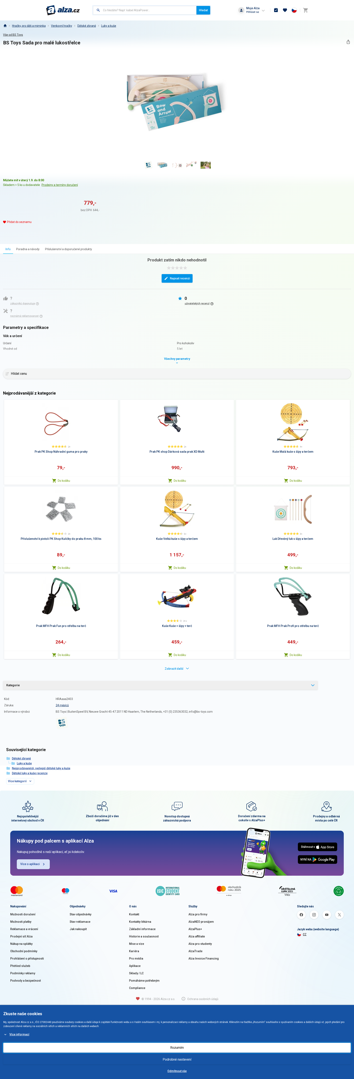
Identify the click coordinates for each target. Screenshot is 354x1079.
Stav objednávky (80, 914)
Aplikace (135, 966)
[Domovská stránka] (5, 26)
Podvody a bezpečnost (25, 980)
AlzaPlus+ (195, 929)
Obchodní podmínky (23, 951)
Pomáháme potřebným (144, 980)
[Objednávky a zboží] (275, 10)
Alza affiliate (196, 936)
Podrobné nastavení (177, 1059)
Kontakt (134, 914)
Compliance (137, 988)
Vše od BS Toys (13, 34)
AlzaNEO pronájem (201, 921)
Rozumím (177, 1048)
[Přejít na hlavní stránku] (63, 10)
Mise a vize (136, 943)
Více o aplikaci (30, 864)
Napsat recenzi (180, 278)
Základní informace (142, 929)
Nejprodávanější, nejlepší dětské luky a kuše (41, 768)
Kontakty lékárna (140, 921)
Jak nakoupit (78, 929)
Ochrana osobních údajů (202, 999)
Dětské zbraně (86, 25)
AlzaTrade (195, 951)
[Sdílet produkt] (348, 42)
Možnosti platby (20, 921)
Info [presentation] (8, 249)
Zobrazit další (174, 668)
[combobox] (144, 10)
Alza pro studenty (200, 943)
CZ (304, 934)
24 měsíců (62, 705)
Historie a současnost (144, 936)
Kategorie (13, 685)
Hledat (203, 10)
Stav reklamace (80, 921)
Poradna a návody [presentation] (28, 249)
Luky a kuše (108, 25)
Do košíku (64, 480)
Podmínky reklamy (22, 973)
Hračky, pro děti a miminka (29, 25)
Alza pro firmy (197, 914)
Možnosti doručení (22, 914)
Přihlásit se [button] (252, 12)
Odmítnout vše (177, 1071)
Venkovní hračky (61, 25)
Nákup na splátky (21, 943)
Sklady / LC (136, 973)
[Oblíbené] (285, 10)
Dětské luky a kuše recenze (30, 773)
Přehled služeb (20, 966)
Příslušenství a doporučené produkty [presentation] (68, 249)
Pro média (136, 958)
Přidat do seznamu (19, 222)
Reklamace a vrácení (24, 929)
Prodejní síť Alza (21, 936)
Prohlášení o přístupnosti (27, 958)
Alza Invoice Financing (203, 958)
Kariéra (134, 951)
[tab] (8, 249)
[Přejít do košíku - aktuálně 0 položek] (305, 10)
